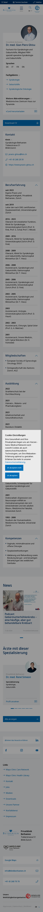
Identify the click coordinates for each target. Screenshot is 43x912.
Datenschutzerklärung (15, 462)
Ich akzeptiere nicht (14, 468)
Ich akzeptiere (12, 475)
